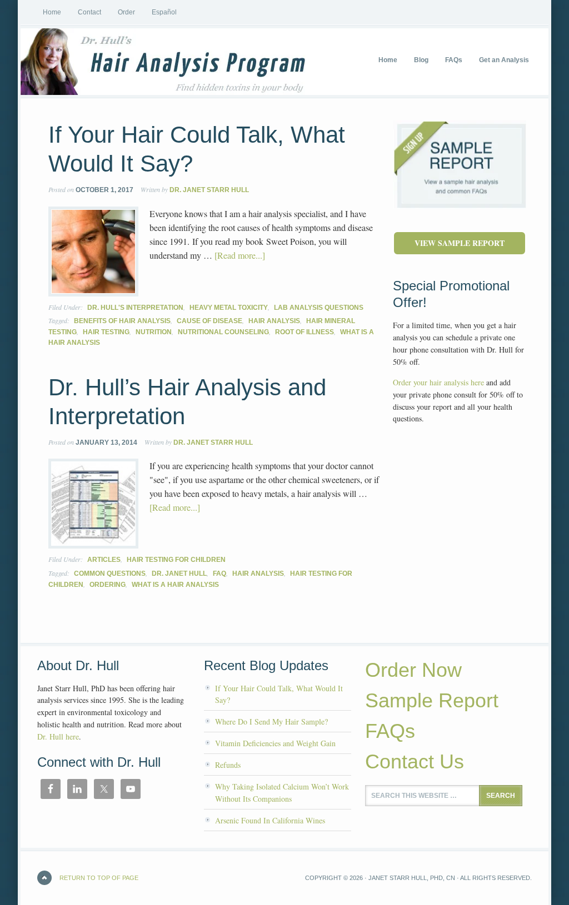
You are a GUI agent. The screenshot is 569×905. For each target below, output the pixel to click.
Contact (89, 12)
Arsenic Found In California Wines (270, 820)
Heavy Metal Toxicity (228, 307)
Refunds (228, 765)
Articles (104, 560)
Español (164, 12)
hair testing (106, 332)
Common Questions (110, 573)
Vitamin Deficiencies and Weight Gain (275, 743)
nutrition (154, 332)
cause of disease (209, 321)
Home (52, 12)
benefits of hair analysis (122, 321)
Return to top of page (98, 877)
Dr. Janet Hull (179, 573)
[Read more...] (239, 255)
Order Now (413, 669)
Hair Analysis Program (104, 61)
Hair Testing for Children (176, 560)
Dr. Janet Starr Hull (209, 190)
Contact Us (414, 761)
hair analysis (274, 321)
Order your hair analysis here (438, 382)
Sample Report (431, 700)
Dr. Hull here (58, 736)
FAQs (390, 731)
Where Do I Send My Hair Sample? (271, 721)
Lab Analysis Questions (318, 307)
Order (126, 12)
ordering (107, 585)
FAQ (219, 573)
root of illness (304, 332)
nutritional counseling (223, 332)
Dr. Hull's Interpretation (135, 307)
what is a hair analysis (175, 585)
